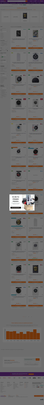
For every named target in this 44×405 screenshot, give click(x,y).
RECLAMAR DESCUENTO (15, 207)
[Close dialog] (33, 195)
